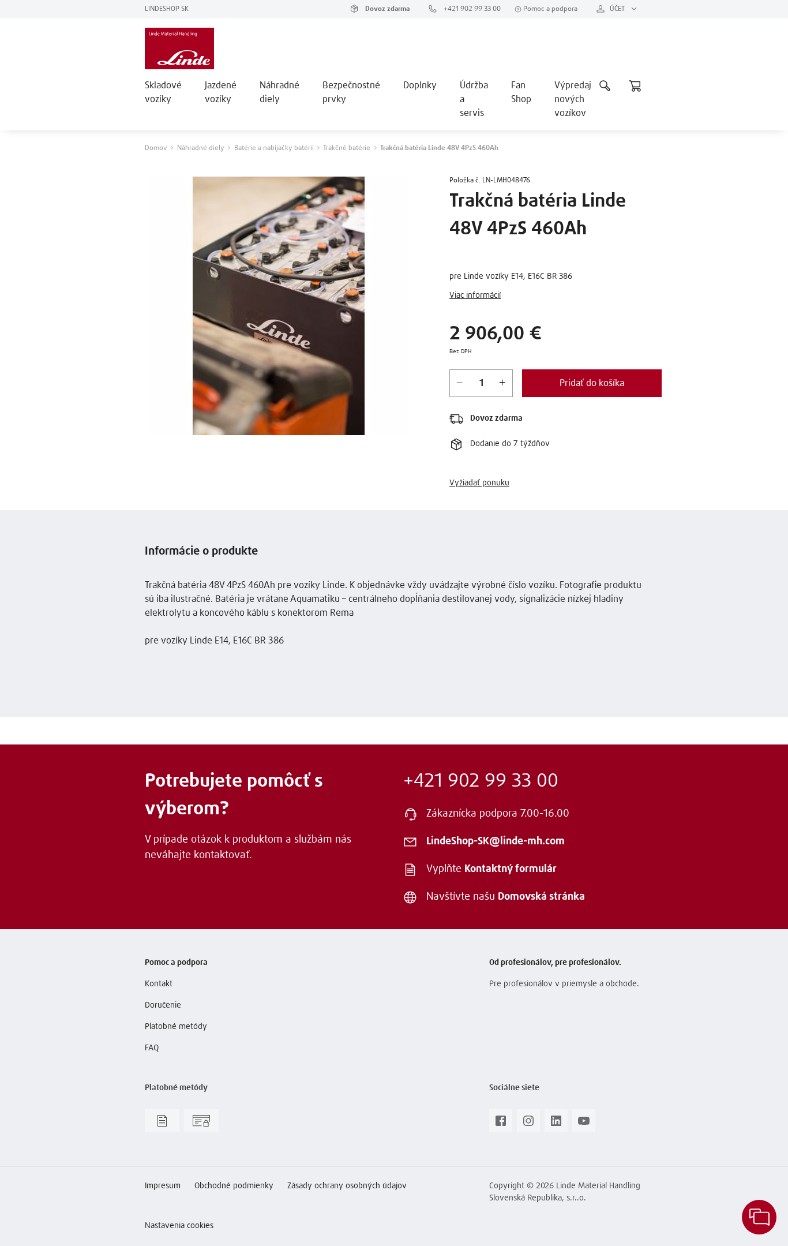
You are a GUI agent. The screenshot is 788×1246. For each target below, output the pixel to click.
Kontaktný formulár (510, 869)
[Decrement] (460, 383)
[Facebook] (500, 1124)
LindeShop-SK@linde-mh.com (495, 841)
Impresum (163, 1186)
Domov (156, 148)
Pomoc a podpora (549, 9)
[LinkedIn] (556, 1124)
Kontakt (158, 984)
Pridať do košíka (592, 383)
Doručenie (163, 1005)
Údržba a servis (474, 99)
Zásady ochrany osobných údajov (347, 1186)
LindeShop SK (167, 9)
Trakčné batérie (346, 148)
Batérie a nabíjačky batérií (274, 148)
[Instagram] (528, 1124)
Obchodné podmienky (233, 1186)
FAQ (152, 1048)
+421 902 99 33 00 (471, 9)
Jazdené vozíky (221, 92)
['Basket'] (635, 85)
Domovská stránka (541, 897)
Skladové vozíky (163, 92)
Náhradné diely (279, 92)
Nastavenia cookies (179, 1226)
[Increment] (502, 383)
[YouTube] (583, 1124)
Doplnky (420, 85)
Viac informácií (475, 295)
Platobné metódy (176, 1027)
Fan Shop (521, 92)
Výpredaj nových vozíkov (572, 99)
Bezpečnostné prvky (351, 92)
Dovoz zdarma (386, 9)
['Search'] (605, 85)
